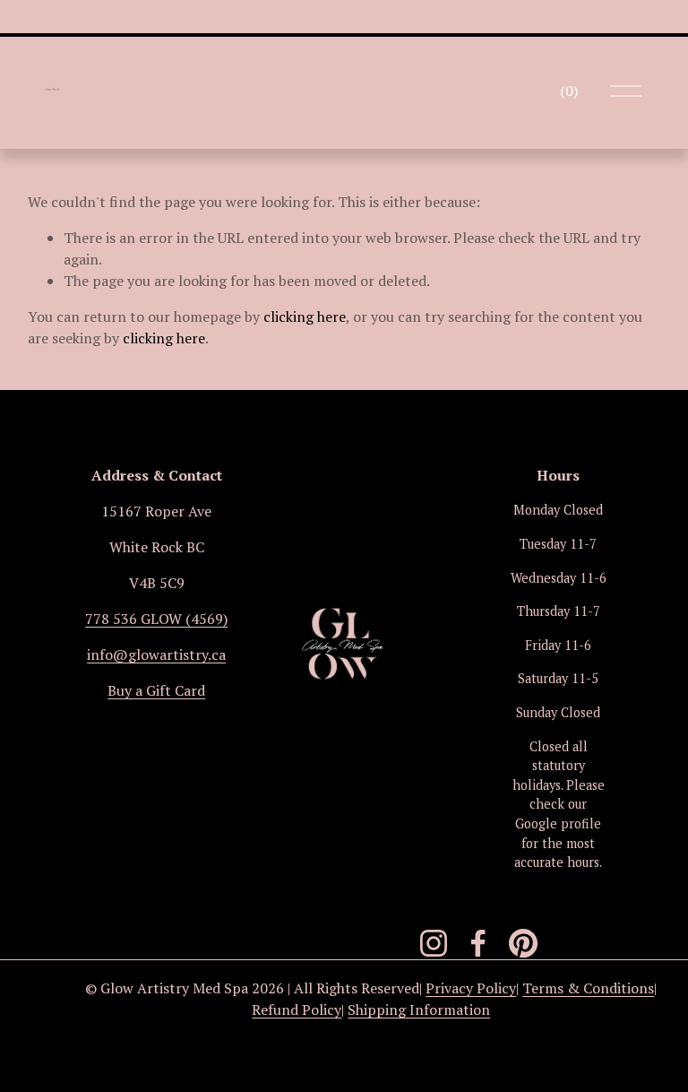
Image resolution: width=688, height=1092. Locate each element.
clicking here (304, 316)
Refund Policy (296, 1009)
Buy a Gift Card (156, 690)
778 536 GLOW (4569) (156, 618)
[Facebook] (478, 943)
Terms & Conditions (588, 988)
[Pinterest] (523, 943)
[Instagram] (433, 943)
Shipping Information (419, 1009)
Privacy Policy (471, 988)
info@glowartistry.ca (156, 654)
